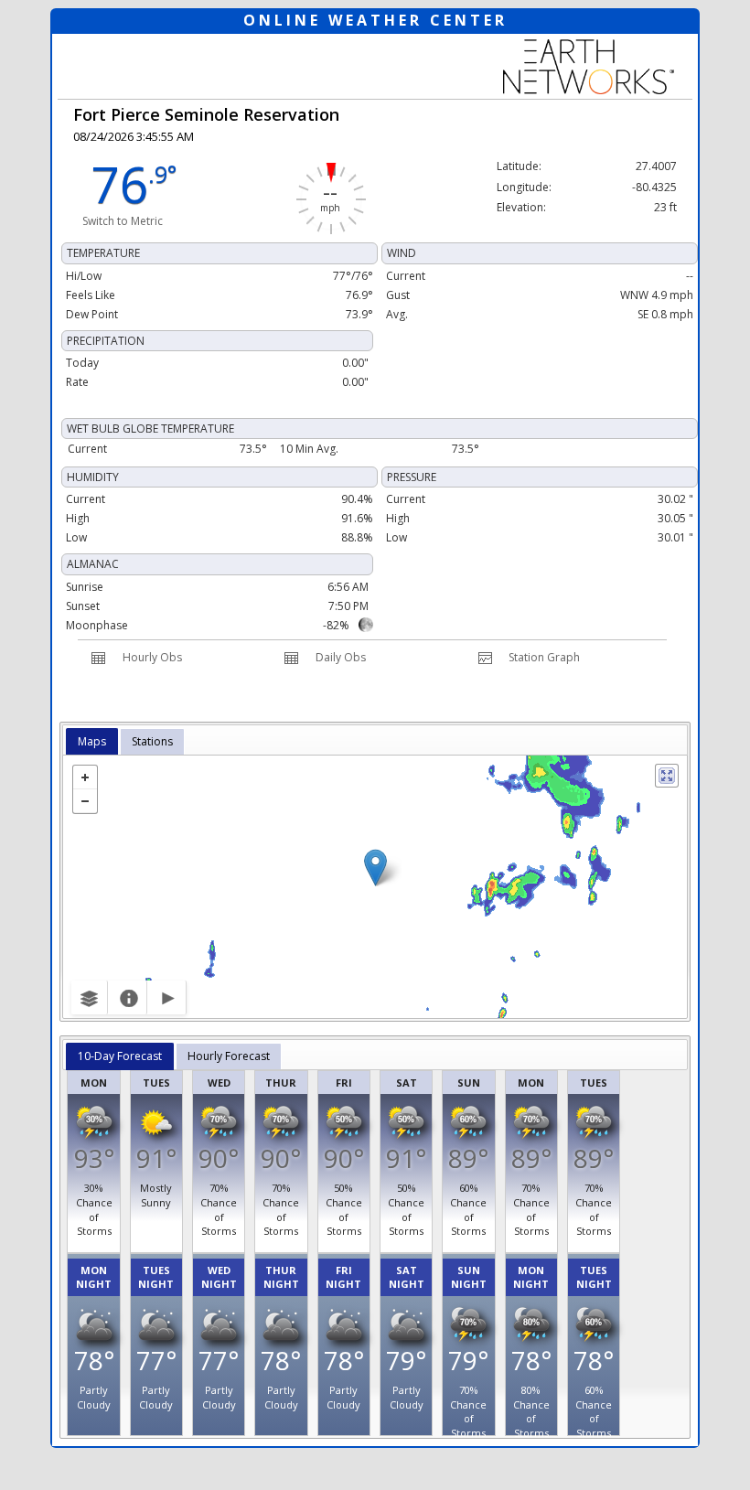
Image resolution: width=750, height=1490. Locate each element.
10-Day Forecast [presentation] (120, 1056)
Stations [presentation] (152, 741)
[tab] (92, 742)
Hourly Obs (152, 657)
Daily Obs (341, 657)
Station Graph (544, 657)
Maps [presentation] (92, 741)
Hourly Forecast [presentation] (229, 1056)
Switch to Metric (122, 221)
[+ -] (374, 887)
